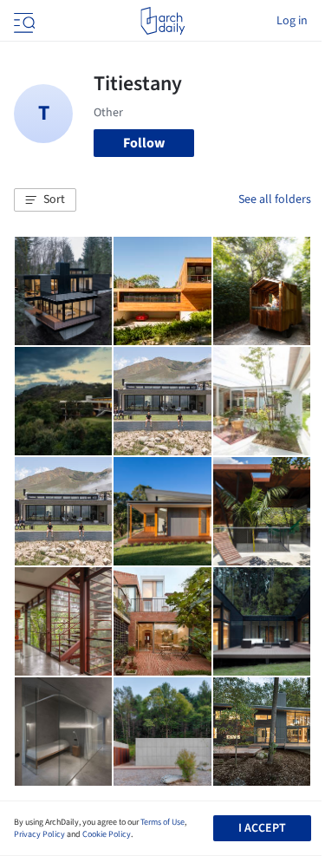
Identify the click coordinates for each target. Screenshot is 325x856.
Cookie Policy (106, 834)
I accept (262, 828)
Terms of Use (162, 822)
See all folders (274, 199)
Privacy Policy (39, 834)
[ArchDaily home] (162, 21)
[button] (45, 200)
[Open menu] (22, 21)
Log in (292, 21)
